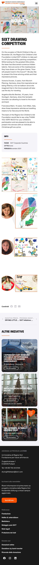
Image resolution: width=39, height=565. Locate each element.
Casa (15, 25)
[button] (36, 3)
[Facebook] (4, 558)
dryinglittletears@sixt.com (12, 472)
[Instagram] (10, 558)
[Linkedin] (15, 558)
